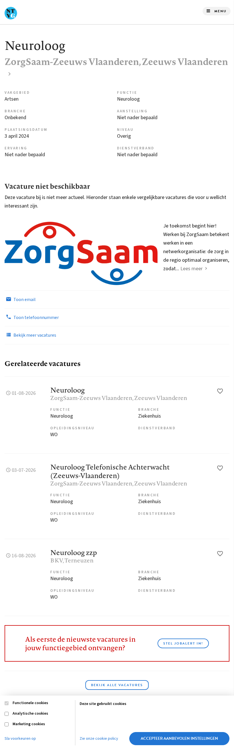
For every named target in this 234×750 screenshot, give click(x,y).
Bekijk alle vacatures (117, 685)
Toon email (24, 299)
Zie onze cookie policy (99, 738)
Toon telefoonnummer (36, 317)
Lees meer (191, 268)
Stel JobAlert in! (183, 643)
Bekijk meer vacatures (34, 335)
